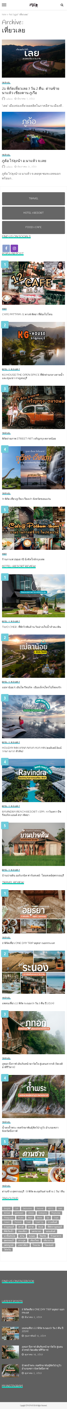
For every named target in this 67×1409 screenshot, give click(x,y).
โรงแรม (36, 1245)
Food (4, 309)
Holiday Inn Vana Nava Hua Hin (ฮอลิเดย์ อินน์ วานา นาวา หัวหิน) (32, 749)
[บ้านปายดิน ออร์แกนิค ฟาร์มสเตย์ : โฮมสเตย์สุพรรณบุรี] (33, 844)
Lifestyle (31, 1213)
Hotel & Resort (11, 369)
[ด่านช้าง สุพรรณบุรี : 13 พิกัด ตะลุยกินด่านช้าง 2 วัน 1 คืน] (33, 1160)
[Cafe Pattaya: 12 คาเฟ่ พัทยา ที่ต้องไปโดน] (33, 283)
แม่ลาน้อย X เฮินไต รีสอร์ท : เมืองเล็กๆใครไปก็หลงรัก (31, 687)
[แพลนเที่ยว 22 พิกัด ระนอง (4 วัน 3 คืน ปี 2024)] (33, 972)
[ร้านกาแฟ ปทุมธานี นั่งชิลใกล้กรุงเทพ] (33, 528)
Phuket (20, 1217)
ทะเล (40, 1226)
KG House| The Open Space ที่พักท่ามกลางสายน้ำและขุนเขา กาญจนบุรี (33, 376)
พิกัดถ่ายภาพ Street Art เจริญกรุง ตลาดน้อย (29, 439)
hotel (60, 1208)
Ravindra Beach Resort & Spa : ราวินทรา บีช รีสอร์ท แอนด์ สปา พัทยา (31, 813)
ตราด (31, 1226)
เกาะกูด (21, 1240)
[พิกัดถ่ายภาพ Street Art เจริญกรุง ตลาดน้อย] (33, 407)
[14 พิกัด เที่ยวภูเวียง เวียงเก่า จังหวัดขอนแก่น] (33, 468)
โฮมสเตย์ (49, 1245)
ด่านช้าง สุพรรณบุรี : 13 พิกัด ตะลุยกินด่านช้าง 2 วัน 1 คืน (33, 1191)
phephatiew (55, 1213)
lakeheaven (19, 1213)
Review (39, 1217)
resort (30, 1217)
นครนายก (36, 1231)
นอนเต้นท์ (50, 1231)
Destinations (27, 1208)
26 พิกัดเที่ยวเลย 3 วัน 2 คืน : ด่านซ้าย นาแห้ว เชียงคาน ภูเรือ (30, 91)
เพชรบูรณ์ (8, 1245)
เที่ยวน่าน (48, 1240)
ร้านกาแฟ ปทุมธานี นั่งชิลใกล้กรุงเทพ (23, 559)
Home (4, 14)
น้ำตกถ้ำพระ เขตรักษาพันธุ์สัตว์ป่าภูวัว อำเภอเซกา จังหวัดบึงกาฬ (30, 1129)
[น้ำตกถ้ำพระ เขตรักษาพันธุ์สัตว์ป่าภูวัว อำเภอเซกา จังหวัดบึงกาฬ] (33, 1096)
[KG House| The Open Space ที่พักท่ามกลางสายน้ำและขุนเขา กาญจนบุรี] (33, 343)
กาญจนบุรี (9, 1226)
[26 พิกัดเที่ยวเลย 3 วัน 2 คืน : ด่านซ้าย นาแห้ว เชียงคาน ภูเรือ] (33, 59)
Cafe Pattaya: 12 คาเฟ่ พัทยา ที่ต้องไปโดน (27, 314)
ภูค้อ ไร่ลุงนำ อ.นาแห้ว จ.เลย (24, 161)
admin (10, 99)
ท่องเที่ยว (22, 1231)
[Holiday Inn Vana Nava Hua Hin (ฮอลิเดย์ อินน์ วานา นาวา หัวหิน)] (33, 716)
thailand (17, 1222)
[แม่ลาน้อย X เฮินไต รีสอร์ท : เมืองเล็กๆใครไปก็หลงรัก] (33, 656)
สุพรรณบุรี (9, 1240)
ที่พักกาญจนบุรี (55, 1226)
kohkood (7, 1213)
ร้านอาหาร (56, 1235)
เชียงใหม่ (34, 1240)
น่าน (22, 1235)
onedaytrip (43, 1213)
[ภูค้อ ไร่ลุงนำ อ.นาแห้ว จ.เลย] (33, 131)
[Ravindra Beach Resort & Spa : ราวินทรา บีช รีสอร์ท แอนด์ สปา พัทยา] (33, 780)
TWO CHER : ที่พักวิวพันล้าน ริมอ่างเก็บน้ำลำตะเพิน (31, 627)
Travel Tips (39, 1222)
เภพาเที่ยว (23, 1245)
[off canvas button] (4, 5)
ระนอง (32, 1235)
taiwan (7, 1222)
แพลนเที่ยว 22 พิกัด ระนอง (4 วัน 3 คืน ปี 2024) (28, 1003)
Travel (6, 83)
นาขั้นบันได (9, 1235)
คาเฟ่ (21, 1226)
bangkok (7, 1208)
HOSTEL (51, 1208)
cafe (16, 1208)
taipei (56, 1217)
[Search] (62, 5)
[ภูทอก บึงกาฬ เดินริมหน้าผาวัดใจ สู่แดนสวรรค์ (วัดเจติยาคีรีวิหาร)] (33, 1032)
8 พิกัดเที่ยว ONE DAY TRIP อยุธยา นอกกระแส (28, 943)
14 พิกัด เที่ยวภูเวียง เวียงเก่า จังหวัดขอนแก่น (26, 499)
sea (48, 1217)
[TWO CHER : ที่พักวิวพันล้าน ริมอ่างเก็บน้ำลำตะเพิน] (33, 596)
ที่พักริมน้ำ (9, 1231)
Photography (8, 1217)
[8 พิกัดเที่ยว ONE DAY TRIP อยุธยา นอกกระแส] (33, 911)
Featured (40, 1208)
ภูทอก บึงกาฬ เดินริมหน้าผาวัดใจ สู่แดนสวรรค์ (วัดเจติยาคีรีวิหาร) (32, 1065)
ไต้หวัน (7, 1249)
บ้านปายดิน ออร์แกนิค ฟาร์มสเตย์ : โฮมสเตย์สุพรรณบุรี (33, 875)
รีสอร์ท (43, 1235)
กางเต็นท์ (52, 1222)
